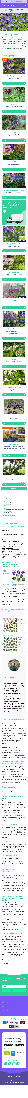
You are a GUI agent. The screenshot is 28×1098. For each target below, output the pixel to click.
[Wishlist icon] (24, 60)
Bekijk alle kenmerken (8, 515)
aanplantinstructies (10, 875)
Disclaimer (11, 1082)
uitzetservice (8, 888)
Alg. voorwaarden (19, 1082)
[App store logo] (8, 1045)
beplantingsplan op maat (12, 599)
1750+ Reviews (14, 1)
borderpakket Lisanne (7, 548)
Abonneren (14, 990)
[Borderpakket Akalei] (14, 577)
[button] (2, 5)
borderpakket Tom (14, 546)
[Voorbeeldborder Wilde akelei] (14, 643)
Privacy (6, 1082)
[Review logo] (13, 1054)
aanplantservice (17, 892)
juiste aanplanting (7, 952)
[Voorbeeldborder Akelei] (14, 624)
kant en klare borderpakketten (14, 946)
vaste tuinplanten (20, 944)
